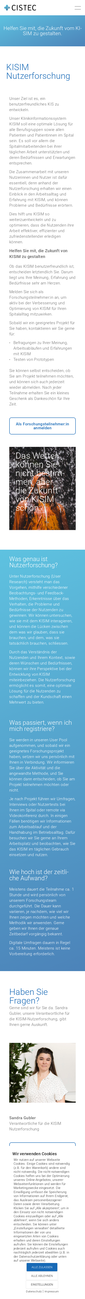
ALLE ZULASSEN (42, 1267)
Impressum (52, 1291)
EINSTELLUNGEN (42, 1284)
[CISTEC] (20, 7)
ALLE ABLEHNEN (42, 1275)
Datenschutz (34, 1291)
